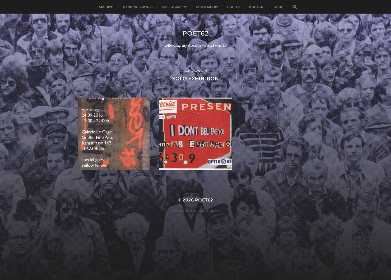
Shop (279, 7)
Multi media (207, 7)
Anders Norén (206, 211)
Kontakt (257, 7)
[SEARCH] (294, 7)
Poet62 (233, 7)
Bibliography (174, 7)
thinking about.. (137, 7)
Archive (106, 7)
